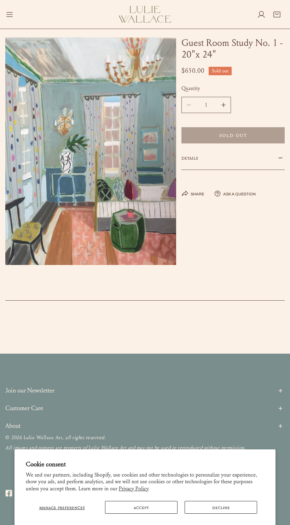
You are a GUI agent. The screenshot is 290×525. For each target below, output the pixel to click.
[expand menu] (9, 14)
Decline (221, 507)
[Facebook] (8, 493)
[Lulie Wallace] (145, 14)
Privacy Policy (134, 488)
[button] (277, 14)
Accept (141, 507)
